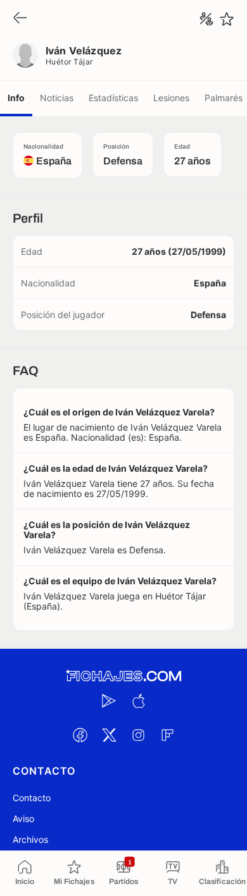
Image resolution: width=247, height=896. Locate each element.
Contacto (32, 797)
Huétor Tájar (69, 61)
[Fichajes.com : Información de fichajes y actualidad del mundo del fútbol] (123, 676)
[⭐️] (226, 19)
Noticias (56, 97)
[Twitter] (108, 734)
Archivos (30, 839)
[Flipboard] (167, 734)
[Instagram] (138, 734)
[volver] (20, 18)
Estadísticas (113, 97)
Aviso (23, 818)
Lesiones (171, 97)
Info (16, 97)
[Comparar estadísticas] (206, 19)
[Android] (108, 700)
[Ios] (138, 700)
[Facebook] (79, 734)
